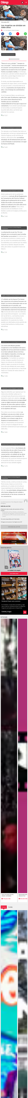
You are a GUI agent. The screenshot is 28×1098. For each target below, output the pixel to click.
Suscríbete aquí (14, 573)
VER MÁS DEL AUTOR (14, 527)
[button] (2, 46)
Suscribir (14, 541)
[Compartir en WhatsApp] (25, 33)
